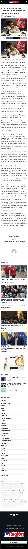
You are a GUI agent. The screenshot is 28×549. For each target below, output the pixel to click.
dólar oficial (14, 494)
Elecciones (4, 497)
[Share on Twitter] (16, 38)
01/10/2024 (10, 302)
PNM (7, 503)
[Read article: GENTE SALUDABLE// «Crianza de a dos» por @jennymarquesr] (3, 390)
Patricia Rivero (4, 302)
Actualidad (3, 401)
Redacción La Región (5, 282)
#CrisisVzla (17, 483)
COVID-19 (3, 408)
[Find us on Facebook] (11, 514)
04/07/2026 (12, 282)
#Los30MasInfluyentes (11, 486)
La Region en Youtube (6, 440)
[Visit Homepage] (14, 2)
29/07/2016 (10, 386)
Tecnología (4, 470)
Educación (3, 425)
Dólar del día (4, 421)
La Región (22, 499)
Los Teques (13, 6)
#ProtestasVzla (20, 486)
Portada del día (5, 455)
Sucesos (3, 468)
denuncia (11, 492)
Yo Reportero (4, 475)
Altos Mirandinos (7, 6)
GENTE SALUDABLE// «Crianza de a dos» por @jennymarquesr (16, 389)
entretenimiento (5, 428)
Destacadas (4, 276)
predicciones (16, 503)
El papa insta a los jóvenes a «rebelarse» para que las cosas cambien (16, 384)
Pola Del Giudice (8, 16)
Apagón (14, 488)
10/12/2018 (15, 16)
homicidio (18, 497)
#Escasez (23, 483)
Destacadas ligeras (6, 418)
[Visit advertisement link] (14, 363)
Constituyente (7, 490)
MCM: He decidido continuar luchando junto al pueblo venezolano (13, 306)
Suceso (3, 506)
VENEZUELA (13, 506)
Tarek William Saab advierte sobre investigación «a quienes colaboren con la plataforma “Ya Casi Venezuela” (13, 348)
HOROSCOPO (4, 499)
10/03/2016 (10, 380)
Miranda (15, 501)
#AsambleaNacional (9, 483)
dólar (9, 494)
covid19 (24, 490)
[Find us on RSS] (17, 514)
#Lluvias (3, 486)
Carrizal (3, 405)
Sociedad (3, 465)
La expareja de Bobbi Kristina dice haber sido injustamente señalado (16, 378)
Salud (2, 458)
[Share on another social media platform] (23, 38)
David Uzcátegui (5, 492)
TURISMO (3, 473)
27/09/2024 (10, 330)
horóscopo (10, 499)
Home (2, 6)
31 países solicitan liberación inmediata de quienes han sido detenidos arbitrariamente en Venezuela (13, 327)
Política (3, 453)
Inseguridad (16, 499)
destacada (3, 413)
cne (2, 490)
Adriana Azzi (9, 488)
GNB (14, 497)
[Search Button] (26, 2)
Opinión (3, 448)
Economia (3, 423)
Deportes (3, 411)
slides (2, 463)
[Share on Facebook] (9, 38)
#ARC (3, 483)
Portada (11, 503)
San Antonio (4, 460)
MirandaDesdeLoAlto (22, 501)
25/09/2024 (10, 351)
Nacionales (4, 445)
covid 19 (19, 490)
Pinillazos (3, 450)
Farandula (3, 435)
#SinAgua (3, 488)
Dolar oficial (4, 494)
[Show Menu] (1, 2)
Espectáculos (4, 433)
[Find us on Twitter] (14, 515)
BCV (18, 488)
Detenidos (16, 492)
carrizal (22, 488)
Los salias (4, 501)
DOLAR (21, 492)
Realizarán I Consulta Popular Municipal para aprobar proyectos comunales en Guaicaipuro (13, 299)
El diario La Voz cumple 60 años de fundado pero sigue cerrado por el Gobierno (13, 280)
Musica (3, 503)
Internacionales (5, 438)
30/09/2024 (10, 309)
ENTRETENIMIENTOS (5, 430)
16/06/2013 (10, 392)
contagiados (14, 490)
